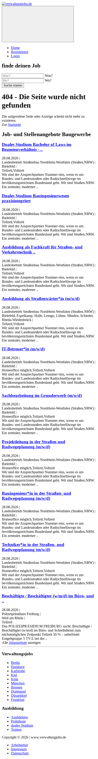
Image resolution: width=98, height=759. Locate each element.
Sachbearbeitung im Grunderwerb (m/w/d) (42, 395)
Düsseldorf (19, 695)
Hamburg (18, 667)
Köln (14, 679)
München (18, 683)
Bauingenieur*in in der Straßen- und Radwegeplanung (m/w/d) (36, 496)
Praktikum (18, 721)
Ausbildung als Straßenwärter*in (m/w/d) (41, 298)
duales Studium (22, 725)
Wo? (48, 80)
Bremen (16, 687)
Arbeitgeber (19, 745)
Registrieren (19, 52)
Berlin (15, 663)
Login (15, 56)
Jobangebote (18, 643)
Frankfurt (17, 700)
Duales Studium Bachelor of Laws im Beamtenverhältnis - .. (36, 147)
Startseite (14, 125)
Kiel (14, 675)
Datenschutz (20, 753)
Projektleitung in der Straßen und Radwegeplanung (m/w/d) (33, 444)
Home (15, 48)
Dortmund (18, 691)
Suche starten (13, 85)
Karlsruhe (18, 671)
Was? (49, 76)
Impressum (19, 749)
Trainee (16, 729)
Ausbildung (19, 717)
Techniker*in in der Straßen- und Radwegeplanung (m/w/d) (33, 547)
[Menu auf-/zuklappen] (38, 24)
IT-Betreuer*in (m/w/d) (23, 349)
